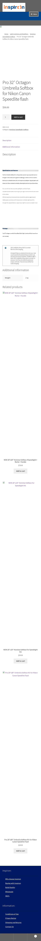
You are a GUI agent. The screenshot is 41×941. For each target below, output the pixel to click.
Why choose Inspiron (13, 879)
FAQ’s (7, 896)
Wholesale (9, 892)
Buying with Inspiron (13, 883)
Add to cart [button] (20, 471)
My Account (7, 937)
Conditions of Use (12, 914)
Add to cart (18, 117)
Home (6, 34)
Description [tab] (7, 140)
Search (20, 937)
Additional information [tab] (11, 147)
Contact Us (9, 927)
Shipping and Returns (13, 922)
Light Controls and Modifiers (19, 34)
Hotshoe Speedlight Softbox (18, 130)
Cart (31, 935)
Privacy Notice (10, 918)
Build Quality (10, 887)
